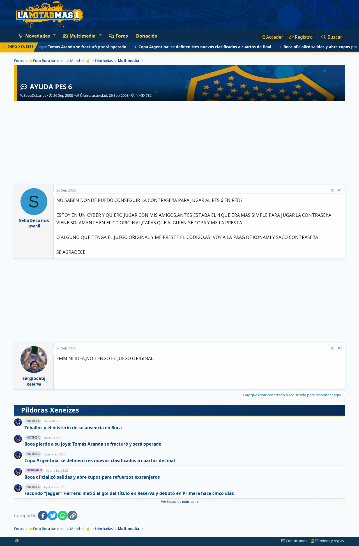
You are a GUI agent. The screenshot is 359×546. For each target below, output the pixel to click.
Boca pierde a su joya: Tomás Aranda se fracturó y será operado (93, 444)
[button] (54, 34)
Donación (147, 36)
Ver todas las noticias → (179, 501)
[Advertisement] (179, 143)
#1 (340, 190)
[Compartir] (332, 190)
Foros (122, 36)
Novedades (37, 36)
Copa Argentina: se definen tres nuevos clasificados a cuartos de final (194, 46)
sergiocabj (33, 378)
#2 (340, 348)
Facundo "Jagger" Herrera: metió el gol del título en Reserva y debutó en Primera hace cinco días (129, 493)
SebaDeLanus (35, 95)
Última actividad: (104, 95)
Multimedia (83, 36)
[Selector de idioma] (17, 541)
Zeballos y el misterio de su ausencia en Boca (73, 428)
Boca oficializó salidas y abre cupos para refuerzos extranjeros (92, 477)
